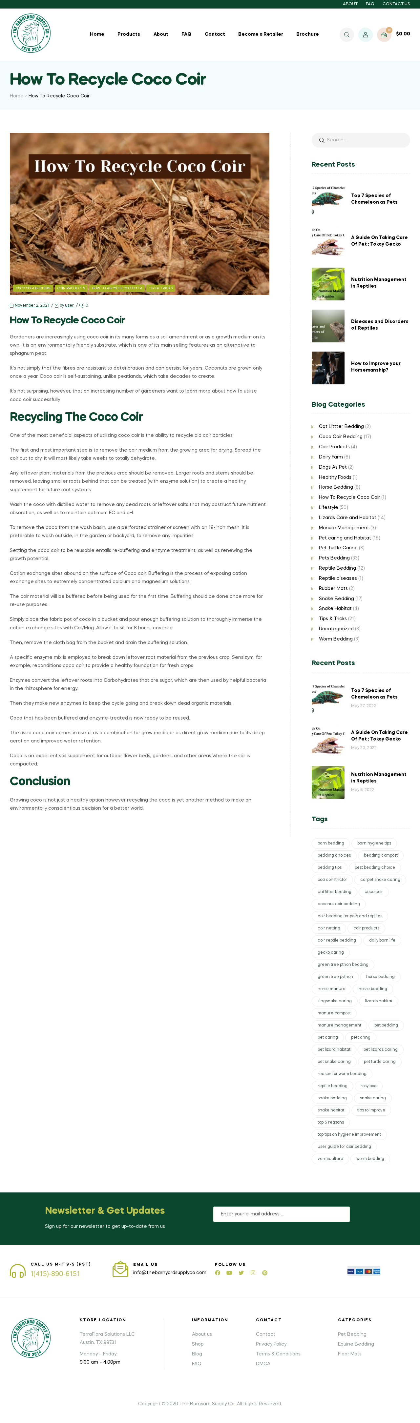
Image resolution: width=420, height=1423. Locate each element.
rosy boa (369, 1086)
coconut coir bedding (339, 904)
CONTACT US (396, 4)
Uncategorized (336, 629)
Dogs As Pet (333, 467)
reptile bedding (332, 1086)
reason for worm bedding (342, 1074)
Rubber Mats (333, 588)
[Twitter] (241, 1272)
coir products (366, 928)
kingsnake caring (335, 1001)
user (69, 306)
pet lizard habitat (334, 1050)
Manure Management (344, 528)
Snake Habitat (335, 608)
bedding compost (381, 856)
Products (128, 34)
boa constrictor (332, 880)
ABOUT (350, 4)
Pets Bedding (334, 558)
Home (97, 34)
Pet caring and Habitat (345, 538)
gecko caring (331, 953)
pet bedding (386, 1025)
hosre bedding (373, 989)
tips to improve (371, 1110)
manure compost (334, 1013)
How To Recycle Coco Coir (117, 288)
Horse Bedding (336, 487)
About (161, 34)
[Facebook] (217, 1272)
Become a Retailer (260, 34)
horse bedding (380, 977)
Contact (215, 34)
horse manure (332, 989)
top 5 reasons (331, 1123)
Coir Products (71, 288)
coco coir (374, 892)
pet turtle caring (380, 1062)
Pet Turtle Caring (338, 548)
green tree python (335, 977)
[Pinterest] (264, 1272)
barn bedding (331, 843)
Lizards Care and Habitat (347, 518)
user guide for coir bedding (344, 1147)
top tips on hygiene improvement (349, 1135)
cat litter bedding (334, 892)
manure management (339, 1025)
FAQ (370, 4)
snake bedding (332, 1098)
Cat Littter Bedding (341, 426)
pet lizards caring (381, 1050)
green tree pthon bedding (343, 965)
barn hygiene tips (374, 843)
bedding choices (334, 856)
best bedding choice (375, 868)
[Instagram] (253, 1272)
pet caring (328, 1038)
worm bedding (370, 1159)
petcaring (360, 1038)
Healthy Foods (335, 477)
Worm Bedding (336, 639)
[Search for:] (361, 140)
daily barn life (382, 941)
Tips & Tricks (161, 288)
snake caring (373, 1098)
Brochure (307, 34)
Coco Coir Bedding (33, 288)
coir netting (329, 928)
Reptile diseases (338, 578)
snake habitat (331, 1110)
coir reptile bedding (337, 941)
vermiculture (330, 1159)
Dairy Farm (331, 457)
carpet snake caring (380, 880)
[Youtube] (229, 1272)
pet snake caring (334, 1062)
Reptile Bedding (337, 568)
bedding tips (330, 868)
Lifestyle (328, 507)
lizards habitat (378, 1001)
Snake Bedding (336, 599)
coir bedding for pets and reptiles (350, 916)
